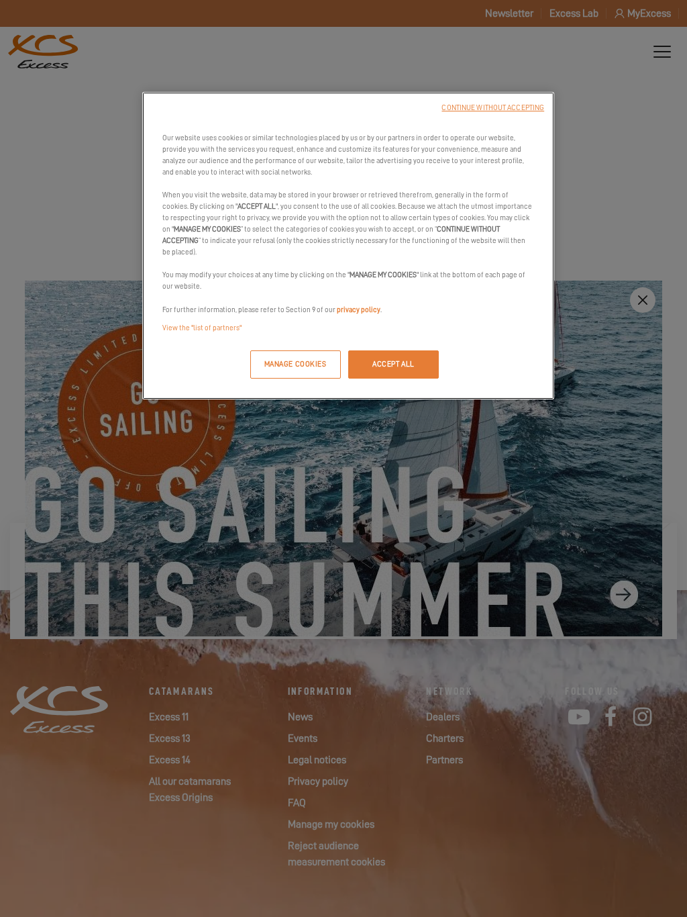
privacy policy (358, 309)
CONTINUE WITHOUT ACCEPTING (492, 107)
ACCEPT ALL (393, 364)
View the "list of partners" (202, 328)
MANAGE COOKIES (295, 364)
